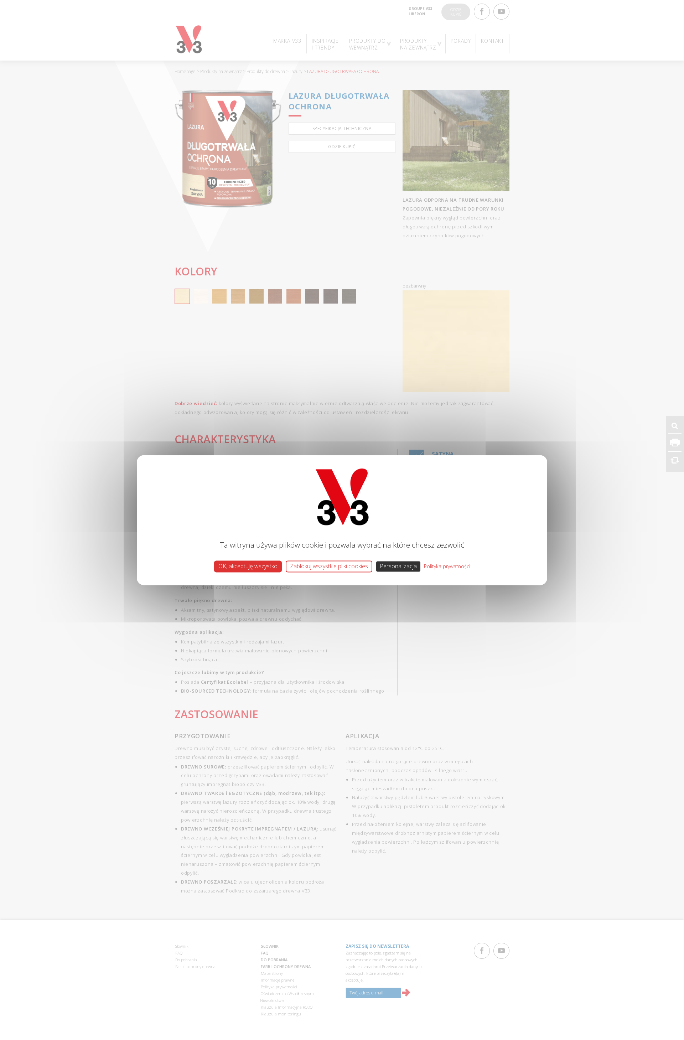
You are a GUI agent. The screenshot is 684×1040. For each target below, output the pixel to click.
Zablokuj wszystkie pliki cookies (329, 566)
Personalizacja (398, 566)
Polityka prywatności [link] (447, 566)
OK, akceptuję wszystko (248, 566)
